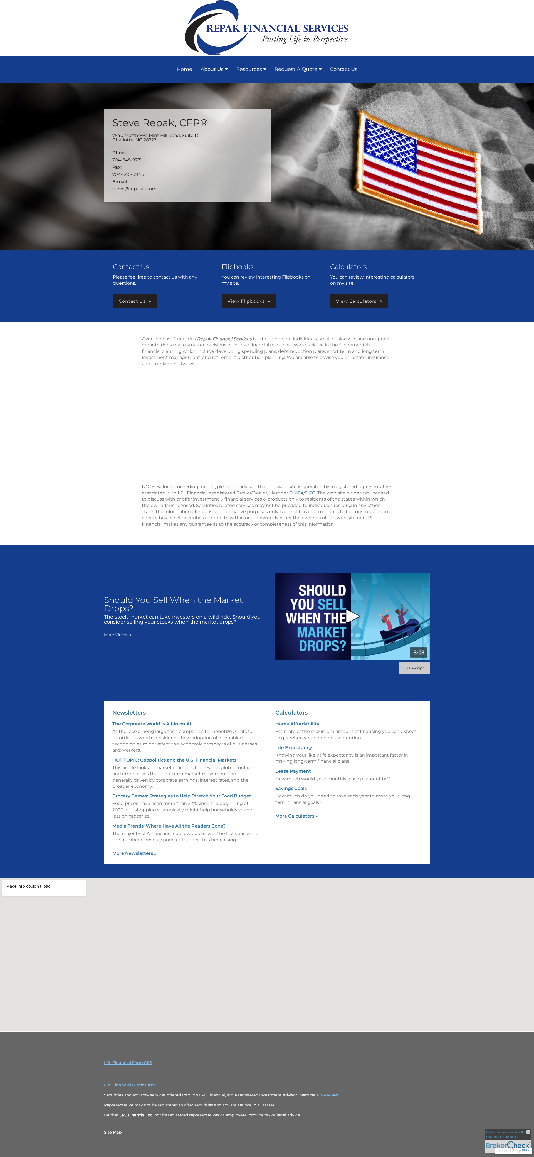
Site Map (113, 1132)
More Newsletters (134, 853)
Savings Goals (291, 788)
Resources (249, 69)
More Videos (117, 635)
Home (184, 69)
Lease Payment (293, 771)
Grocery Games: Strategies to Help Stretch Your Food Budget (181, 796)
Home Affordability (297, 724)
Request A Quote (296, 69)
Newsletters (129, 712)
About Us (212, 69)
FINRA (296, 493)
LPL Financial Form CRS (128, 1062)
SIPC (310, 493)
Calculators (291, 712)
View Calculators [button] (356, 301)
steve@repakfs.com (134, 188)
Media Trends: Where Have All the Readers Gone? (169, 826)
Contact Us (343, 69)
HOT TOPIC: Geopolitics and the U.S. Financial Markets (174, 760)
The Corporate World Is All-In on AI (151, 724)
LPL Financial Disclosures (129, 1084)
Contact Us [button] (132, 301)
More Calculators (296, 816)
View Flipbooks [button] (246, 301)
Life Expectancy (293, 747)
